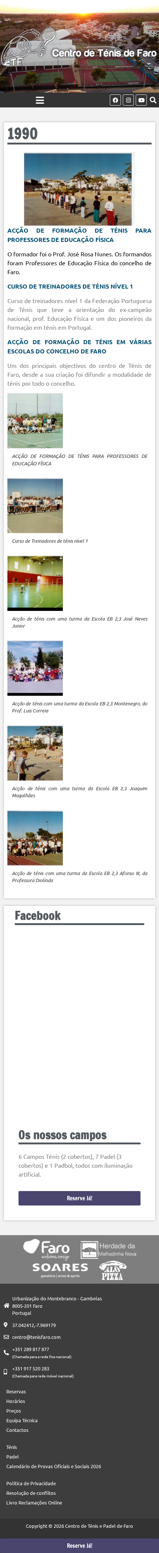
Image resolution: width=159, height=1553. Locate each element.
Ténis (11, 1447)
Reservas (16, 1391)
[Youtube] (141, 100)
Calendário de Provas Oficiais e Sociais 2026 (53, 1466)
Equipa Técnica (22, 1420)
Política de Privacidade (31, 1483)
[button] (153, 100)
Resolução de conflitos (31, 1493)
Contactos (17, 1430)
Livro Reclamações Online (34, 1502)
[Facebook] (115, 100)
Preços (13, 1410)
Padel (12, 1456)
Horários (15, 1401)
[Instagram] (128, 100)
